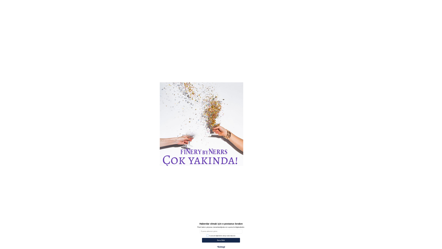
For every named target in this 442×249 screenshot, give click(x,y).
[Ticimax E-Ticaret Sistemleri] (221, 247)
